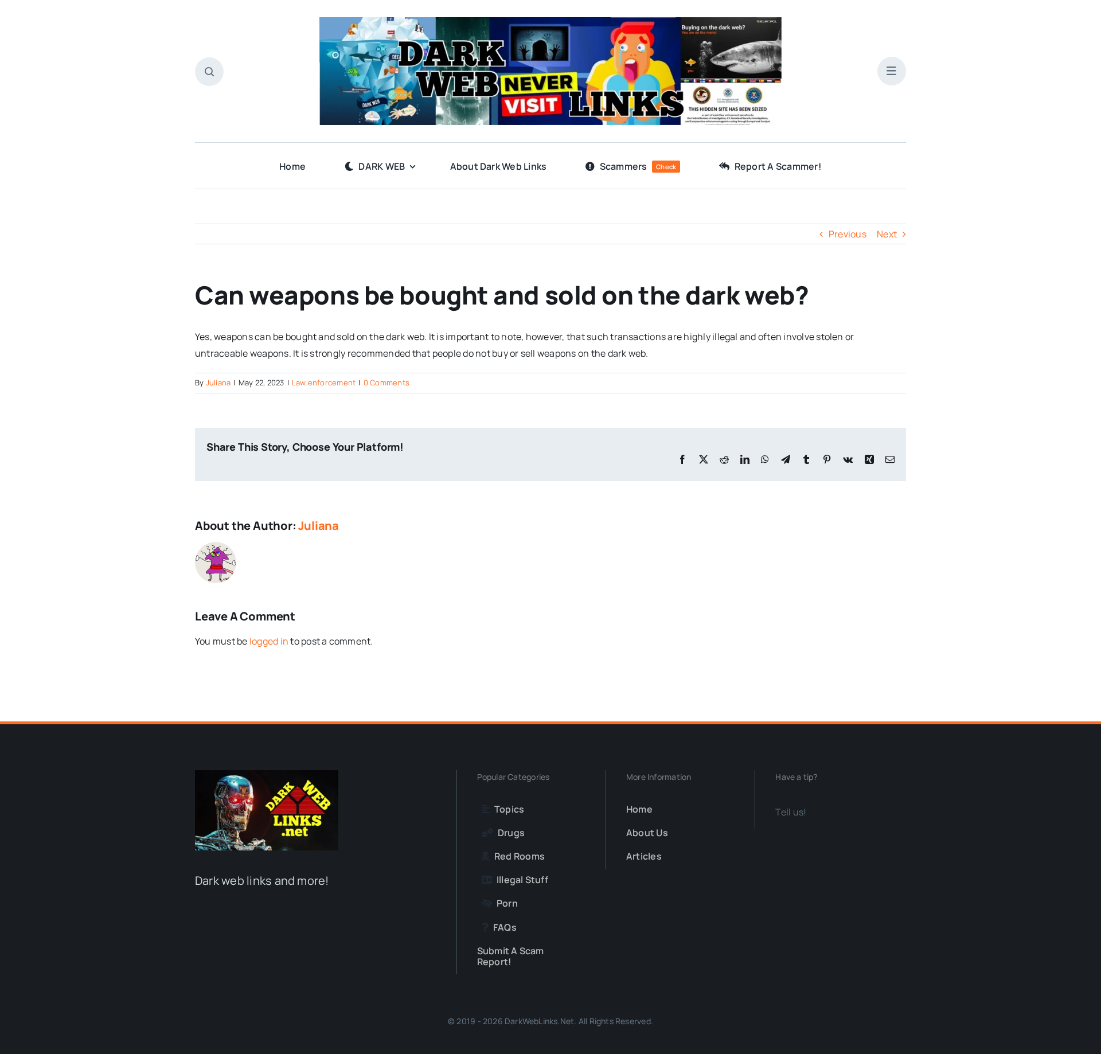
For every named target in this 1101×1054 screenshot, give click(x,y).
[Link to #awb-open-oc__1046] (209, 71)
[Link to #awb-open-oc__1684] (891, 71)
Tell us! (790, 812)
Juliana (218, 382)
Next (887, 234)
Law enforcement (324, 382)
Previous (847, 234)
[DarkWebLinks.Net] (550, 21)
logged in (268, 641)
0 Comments (386, 382)
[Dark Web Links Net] (266, 774)
